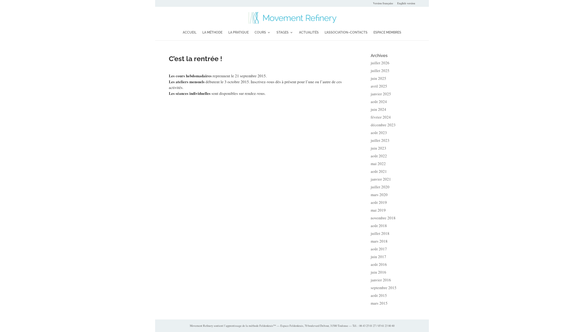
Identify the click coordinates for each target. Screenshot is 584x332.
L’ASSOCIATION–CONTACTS (346, 32)
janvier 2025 (381, 93)
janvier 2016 (381, 280)
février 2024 (381, 117)
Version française (383, 3)
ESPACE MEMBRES (387, 32)
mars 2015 (379, 303)
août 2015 (379, 295)
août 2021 (379, 171)
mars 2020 (379, 194)
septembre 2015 (383, 287)
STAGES (282, 32)
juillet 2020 (380, 186)
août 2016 (379, 264)
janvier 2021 (381, 179)
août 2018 (379, 225)
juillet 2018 (380, 233)
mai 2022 (378, 163)
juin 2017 (378, 256)
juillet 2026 (380, 62)
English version (406, 3)
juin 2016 (378, 272)
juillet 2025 (380, 70)
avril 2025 (379, 86)
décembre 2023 (383, 124)
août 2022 (379, 155)
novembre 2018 (383, 217)
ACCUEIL (189, 32)
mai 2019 (378, 210)
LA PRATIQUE (238, 32)
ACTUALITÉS (309, 32)
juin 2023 (378, 148)
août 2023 (379, 132)
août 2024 (379, 101)
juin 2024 (378, 109)
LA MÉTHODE (212, 32)
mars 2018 (379, 241)
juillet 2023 (380, 140)
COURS (260, 32)
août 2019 (379, 202)
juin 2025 (378, 78)
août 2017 (379, 249)
